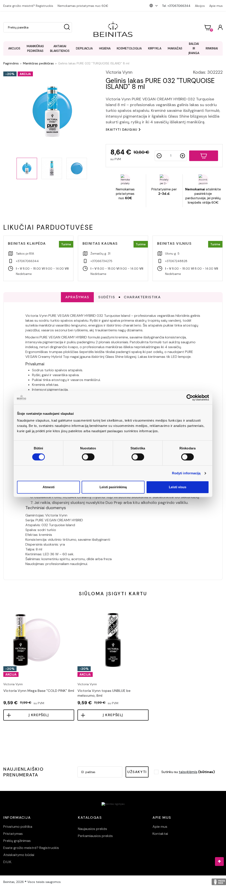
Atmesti (49, 487)
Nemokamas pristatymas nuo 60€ (83, 6)
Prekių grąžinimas (17, 840)
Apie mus (216, 6)
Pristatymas (13, 833)
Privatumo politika (17, 826)
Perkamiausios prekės (95, 836)
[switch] (88, 456)
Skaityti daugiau (121, 129)
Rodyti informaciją (186, 473)
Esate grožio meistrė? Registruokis (28, 6)
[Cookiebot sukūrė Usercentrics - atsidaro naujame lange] (189, 397)
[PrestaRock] (219, 882)
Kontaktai (160, 833)
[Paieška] (67, 27)
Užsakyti (137, 772)
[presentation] (3, 649)
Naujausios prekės (92, 828)
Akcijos (200, 6)
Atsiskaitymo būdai (18, 854)
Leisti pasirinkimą (113, 487)
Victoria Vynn (119, 72)
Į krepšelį (39, 715)
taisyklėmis (188, 772)
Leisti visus (177, 487)
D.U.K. (7, 862)
